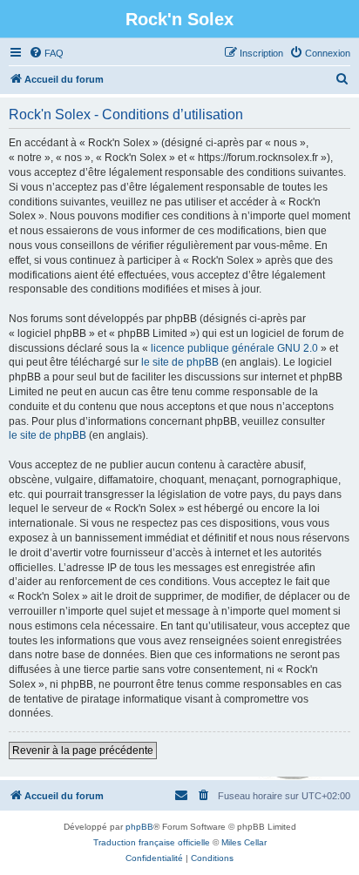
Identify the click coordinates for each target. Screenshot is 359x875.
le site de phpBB (180, 362)
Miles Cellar (244, 842)
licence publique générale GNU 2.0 (234, 348)
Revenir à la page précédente (82, 750)
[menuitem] (46, 53)
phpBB (139, 826)
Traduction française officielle (151, 842)
